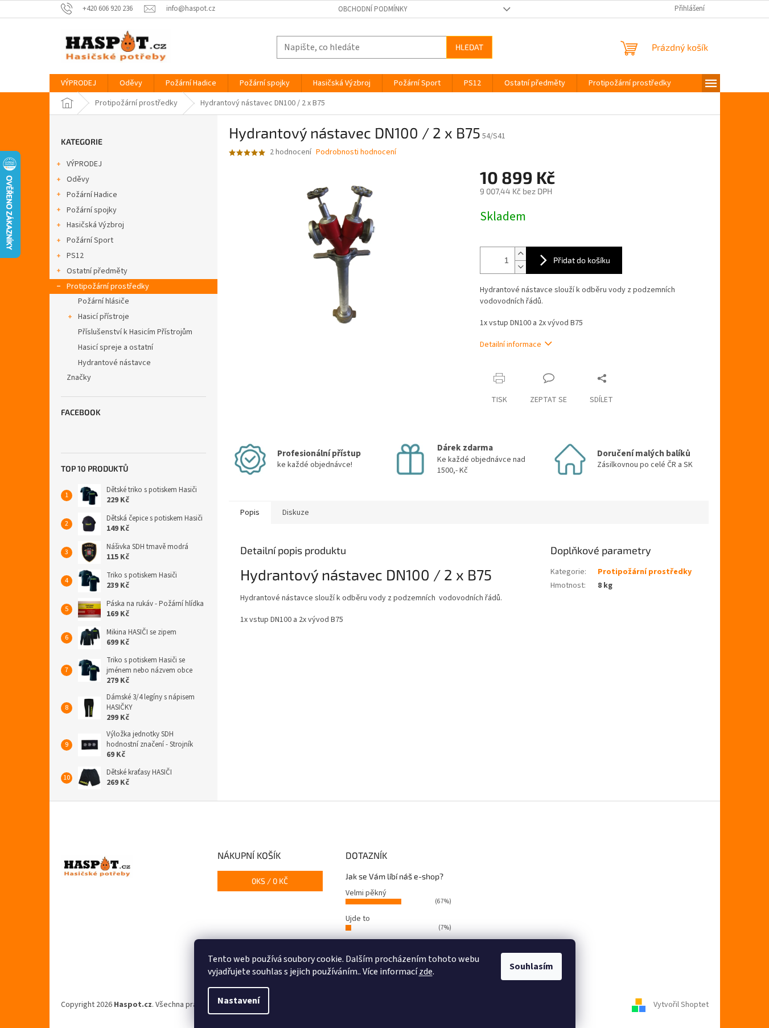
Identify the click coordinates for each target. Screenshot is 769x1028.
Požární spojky (92, 210)
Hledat (469, 47)
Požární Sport (90, 240)
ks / (270, 881)
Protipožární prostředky (108, 286)
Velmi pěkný (366, 893)
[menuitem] (79, 83)
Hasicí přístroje (103, 316)
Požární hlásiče (103, 301)
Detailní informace (510, 344)
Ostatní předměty (97, 271)
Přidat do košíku (581, 260)
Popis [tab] (250, 512)
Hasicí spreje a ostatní (115, 347)
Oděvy (78, 179)
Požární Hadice (92, 194)
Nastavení (238, 1000)
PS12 (75, 255)
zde (426, 971)
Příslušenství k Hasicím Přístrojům (135, 332)
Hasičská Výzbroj (95, 225)
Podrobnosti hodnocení (356, 152)
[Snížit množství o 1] (520, 266)
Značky (79, 377)
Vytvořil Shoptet (681, 1004)
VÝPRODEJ (84, 164)
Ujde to (358, 918)
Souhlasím (531, 966)
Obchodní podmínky (373, 9)
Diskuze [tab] (295, 512)
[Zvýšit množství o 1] (520, 253)
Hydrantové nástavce (114, 362)
